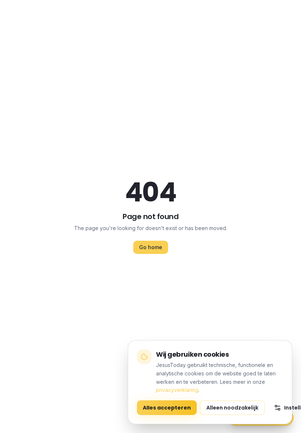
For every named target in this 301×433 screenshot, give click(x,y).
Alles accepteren (167, 407)
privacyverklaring (177, 390)
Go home (150, 247)
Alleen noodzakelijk (232, 407)
